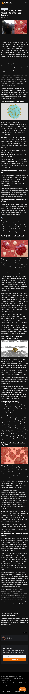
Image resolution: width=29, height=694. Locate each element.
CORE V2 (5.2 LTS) (22, 683)
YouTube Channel (13, 678)
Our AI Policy (4, 685)
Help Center (18, 676)
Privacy (13, 676)
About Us (8, 676)
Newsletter (10, 685)
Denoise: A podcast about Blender (9, 683)
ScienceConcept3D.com (8, 154)
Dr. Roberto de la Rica (12, 161)
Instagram (3, 676)
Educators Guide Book (6, 680)
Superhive (20, 678)
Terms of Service (5, 678)
